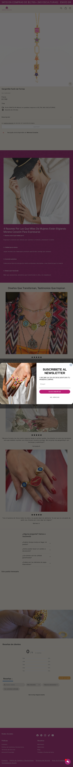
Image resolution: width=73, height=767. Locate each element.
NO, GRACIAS (54, 397)
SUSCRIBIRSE (55, 391)
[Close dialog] (71, 365)
